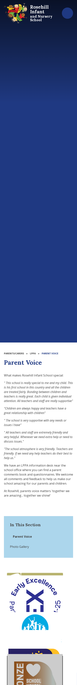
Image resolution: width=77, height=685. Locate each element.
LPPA (33, 353)
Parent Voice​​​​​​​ (50, 353)
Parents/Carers (14, 353)
